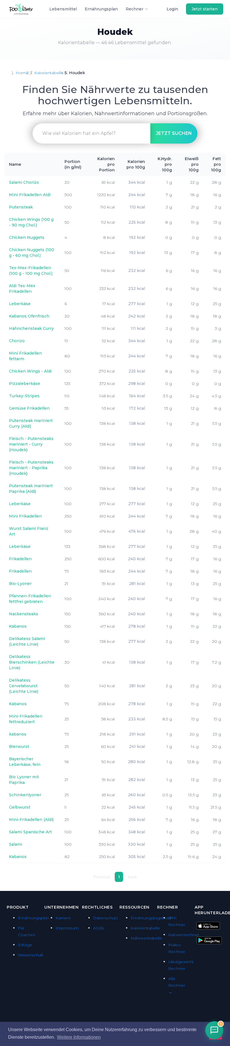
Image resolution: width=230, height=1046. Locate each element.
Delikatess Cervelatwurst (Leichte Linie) (23, 686)
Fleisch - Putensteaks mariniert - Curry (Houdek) (31, 444)
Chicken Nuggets (26, 237)
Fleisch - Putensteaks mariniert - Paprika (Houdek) (31, 468)
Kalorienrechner (183, 934)
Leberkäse (20, 303)
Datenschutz (105, 917)
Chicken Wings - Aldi (30, 371)
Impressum (67, 928)
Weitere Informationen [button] (79, 1037)
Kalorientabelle (48, 72)
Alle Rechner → (176, 985)
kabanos (17, 734)
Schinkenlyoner (25, 794)
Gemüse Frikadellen (29, 408)
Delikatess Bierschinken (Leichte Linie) (31, 662)
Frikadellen (20, 558)
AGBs (98, 928)
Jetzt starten (205, 9)
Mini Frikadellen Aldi (29, 194)
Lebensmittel (63, 9)
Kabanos (18, 626)
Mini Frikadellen (25, 516)
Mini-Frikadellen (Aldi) (31, 819)
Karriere (63, 917)
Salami (15, 844)
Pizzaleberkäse (24, 383)
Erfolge (25, 944)
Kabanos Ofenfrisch (29, 316)
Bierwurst (19, 746)
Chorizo (17, 340)
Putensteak (21, 207)
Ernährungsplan (101, 9)
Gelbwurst (19, 807)
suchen (174, 133)
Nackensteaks (23, 613)
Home (22, 72)
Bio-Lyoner (20, 583)
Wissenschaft (30, 954)
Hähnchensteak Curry (31, 328)
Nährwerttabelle (146, 938)
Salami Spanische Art (30, 831)
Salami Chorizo (24, 182)
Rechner (134, 9)
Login (172, 9)
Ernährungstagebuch (152, 917)
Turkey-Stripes (24, 395)
